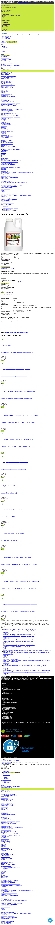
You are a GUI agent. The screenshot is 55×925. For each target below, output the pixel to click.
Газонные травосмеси (9, 707)
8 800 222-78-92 (14, 760)
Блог (4, 691)
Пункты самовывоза (6, 36)
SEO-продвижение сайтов (10, 757)
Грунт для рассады (8, 712)
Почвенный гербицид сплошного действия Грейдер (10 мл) (16, 398)
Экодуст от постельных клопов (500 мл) (11, 540)
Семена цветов (7, 717)
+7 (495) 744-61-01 (5, 677)
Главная (5, 22)
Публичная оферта (8, 693)
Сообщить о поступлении (7, 268)
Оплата (5, 25)
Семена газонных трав (9, 708)
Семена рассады (8, 718)
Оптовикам (6, 27)
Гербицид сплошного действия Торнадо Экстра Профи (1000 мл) (18, 422)
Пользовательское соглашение (11, 689)
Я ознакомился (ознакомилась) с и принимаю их (24, 281)
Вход (4, 16)
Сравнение (9, 42)
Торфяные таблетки (8, 710)
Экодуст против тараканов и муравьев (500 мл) (13, 469)
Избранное (9, 41)
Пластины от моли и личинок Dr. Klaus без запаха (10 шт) (16, 446)
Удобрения (6, 709)
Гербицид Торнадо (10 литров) (9, 493)
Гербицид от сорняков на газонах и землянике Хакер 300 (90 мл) (18, 611)
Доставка (5, 26)
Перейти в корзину (9, 292)
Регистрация (6, 17)
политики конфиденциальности (26, 2)
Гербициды (6, 713)
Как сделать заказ (8, 699)
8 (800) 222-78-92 (5, 37)
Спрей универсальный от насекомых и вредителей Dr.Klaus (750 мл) (19, 564)
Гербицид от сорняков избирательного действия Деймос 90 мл (17, 352)
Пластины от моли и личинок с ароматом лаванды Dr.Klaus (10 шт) (18, 588)
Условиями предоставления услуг (29, 281)
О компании (6, 24)
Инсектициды (7, 209)
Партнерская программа (10, 702)
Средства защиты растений (10, 208)
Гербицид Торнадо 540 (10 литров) (10, 516)
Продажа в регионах (8, 701)
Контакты (5, 29)
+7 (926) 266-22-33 (5, 38)
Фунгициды (6, 714)
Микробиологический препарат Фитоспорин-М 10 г (14, 376)
